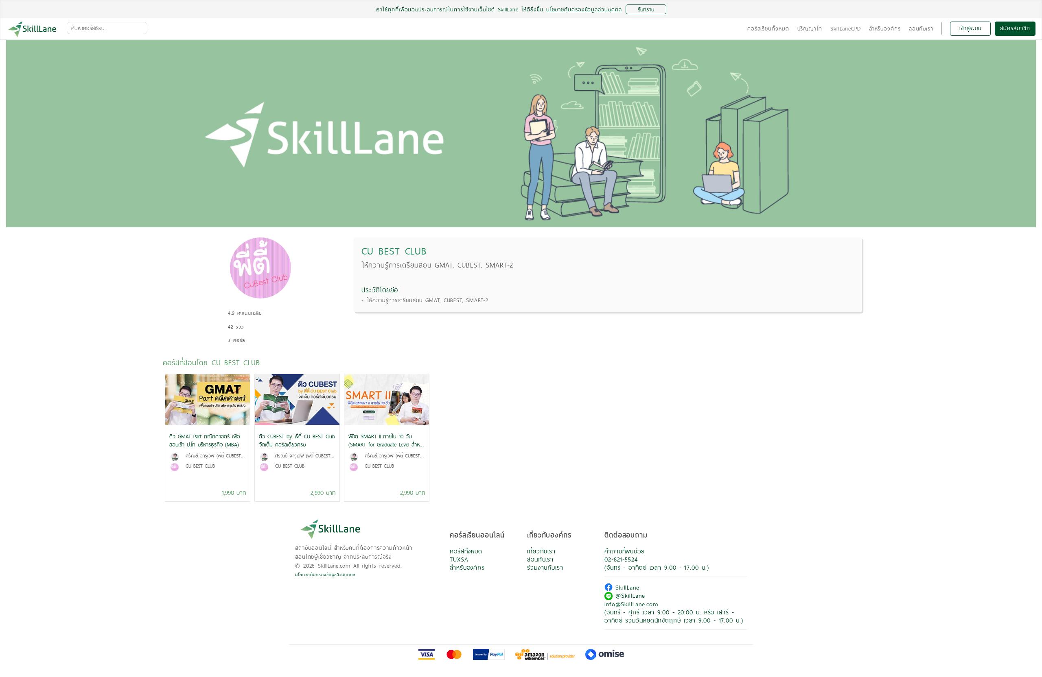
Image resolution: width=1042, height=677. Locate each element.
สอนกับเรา (921, 28)
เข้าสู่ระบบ (970, 28)
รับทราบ (646, 9)
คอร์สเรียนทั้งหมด (768, 28)
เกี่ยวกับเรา (541, 551)
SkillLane (626, 587)
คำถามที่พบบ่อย (624, 551)
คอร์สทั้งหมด (466, 551)
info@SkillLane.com (631, 604)
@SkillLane (629, 595)
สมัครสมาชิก (1015, 28)
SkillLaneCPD (845, 28)
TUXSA (459, 559)
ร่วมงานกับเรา (545, 567)
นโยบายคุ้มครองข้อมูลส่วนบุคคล (325, 574)
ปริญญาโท (809, 28)
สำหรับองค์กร (885, 28)
